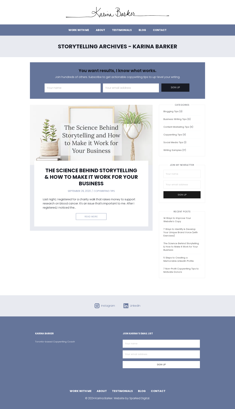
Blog (142, 30)
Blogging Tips (171, 111)
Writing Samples (172, 150)
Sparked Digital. (139, 398)
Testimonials (122, 30)
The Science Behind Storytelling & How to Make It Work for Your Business (91, 177)
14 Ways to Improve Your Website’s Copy (177, 219)
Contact (160, 30)
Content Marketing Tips (176, 127)
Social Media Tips (173, 142)
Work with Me (78, 30)
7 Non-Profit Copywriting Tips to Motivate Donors (181, 270)
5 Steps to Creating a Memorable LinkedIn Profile (178, 259)
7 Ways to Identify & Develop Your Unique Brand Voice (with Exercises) (180, 232)
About (100, 30)
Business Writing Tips (175, 119)
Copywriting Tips (104, 191)
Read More (91, 216)
